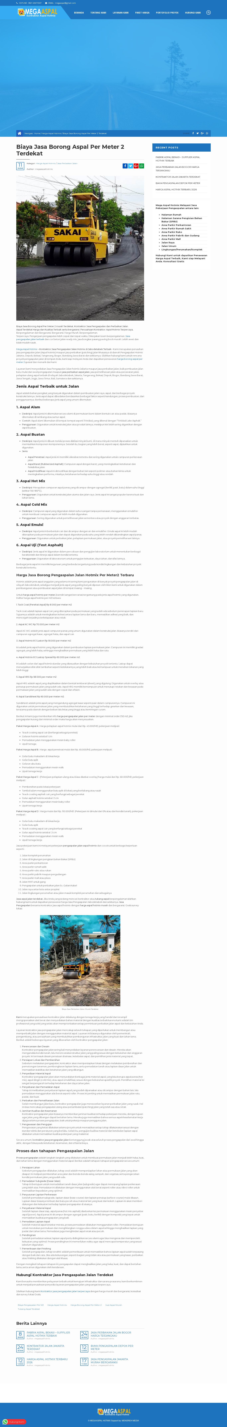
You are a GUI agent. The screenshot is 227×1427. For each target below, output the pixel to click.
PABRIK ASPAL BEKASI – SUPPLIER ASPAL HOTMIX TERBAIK (48, 1334)
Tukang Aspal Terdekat (29, 1309)
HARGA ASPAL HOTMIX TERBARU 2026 (176, 189)
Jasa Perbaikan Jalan (67, 163)
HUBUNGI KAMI (193, 12)
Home (37, 133)
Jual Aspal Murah (113, 1305)
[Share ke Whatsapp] (207, 133)
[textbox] (181, 232)
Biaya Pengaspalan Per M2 (31, 1305)
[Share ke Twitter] (198, 133)
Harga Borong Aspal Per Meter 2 (86, 1305)
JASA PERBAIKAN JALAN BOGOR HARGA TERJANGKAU (111, 1334)
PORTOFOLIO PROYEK (167, 12)
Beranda (79, 12)
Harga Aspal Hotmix (51, 133)
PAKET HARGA (142, 12)
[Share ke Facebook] (193, 133)
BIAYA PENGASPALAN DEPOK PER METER (178, 183)
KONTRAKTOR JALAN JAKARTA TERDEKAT (178, 176)
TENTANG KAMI (98, 12)
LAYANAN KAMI (121, 12)
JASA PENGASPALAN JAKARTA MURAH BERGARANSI (109, 1361)
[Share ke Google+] (202, 133)
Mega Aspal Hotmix (26, 349)
